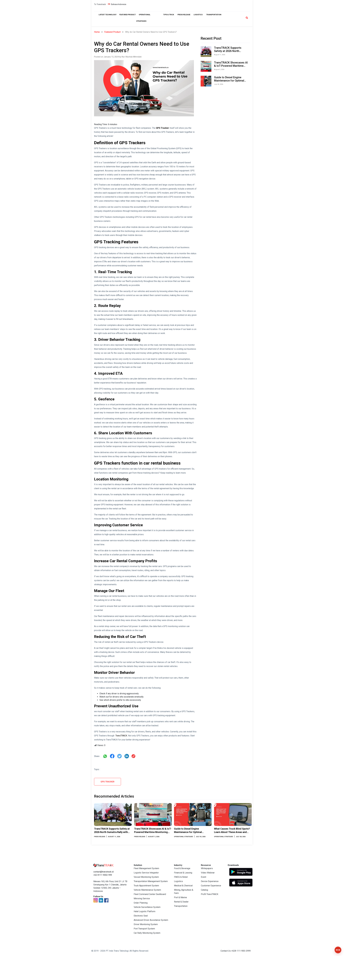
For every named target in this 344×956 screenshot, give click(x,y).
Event (203, 877)
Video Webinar (208, 872)
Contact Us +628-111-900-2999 (236, 951)
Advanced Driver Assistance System (151, 920)
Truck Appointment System (146, 885)
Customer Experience (211, 885)
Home (97, 32)
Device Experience (209, 881)
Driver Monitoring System (146, 924)
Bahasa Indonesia (118, 4)
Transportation (180, 906)
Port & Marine (180, 897)
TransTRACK (121, 735)
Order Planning (141, 903)
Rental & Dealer (181, 901)
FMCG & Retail (181, 877)
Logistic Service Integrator (146, 872)
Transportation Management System (151, 881)
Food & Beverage (182, 868)
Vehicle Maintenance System (147, 890)
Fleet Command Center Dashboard (150, 894)
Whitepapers (207, 868)
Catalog (204, 890)
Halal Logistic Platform (144, 911)
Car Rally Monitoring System (147, 933)
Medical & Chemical (183, 885)
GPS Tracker (162, 128)
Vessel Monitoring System (146, 877)
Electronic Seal (141, 915)
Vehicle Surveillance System (147, 907)
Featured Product (112, 32)
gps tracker (107, 782)
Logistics (178, 881)
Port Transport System (144, 928)
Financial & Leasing (183, 872)
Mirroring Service (142, 898)
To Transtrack (100, 4)
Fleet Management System (146, 868)
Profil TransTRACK (209, 894)
